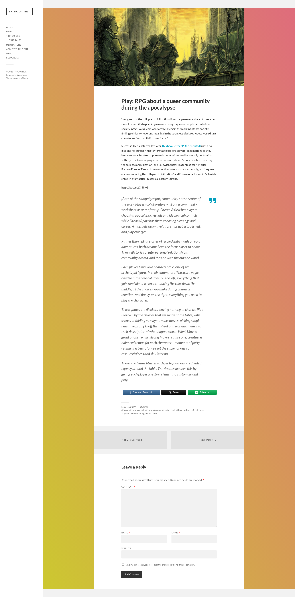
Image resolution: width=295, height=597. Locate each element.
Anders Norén (21, 78)
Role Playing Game (141, 413)
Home (9, 27)
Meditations (13, 45)
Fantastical (169, 410)
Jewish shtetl (184, 410)
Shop (9, 31)
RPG (156, 413)
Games (144, 406)
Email (175, 533)
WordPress (22, 75)
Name (125, 533)
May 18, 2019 (128, 406)
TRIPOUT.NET (19, 11)
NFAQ (9, 53)
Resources (12, 57)
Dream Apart (137, 410)
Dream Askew (154, 410)
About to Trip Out (17, 49)
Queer (126, 413)
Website (126, 548)
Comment (128, 487)
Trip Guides (13, 36)
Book (125, 410)
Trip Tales (15, 40)
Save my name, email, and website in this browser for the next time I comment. (160, 565)
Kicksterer (199, 410)
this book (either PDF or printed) (181, 146)
